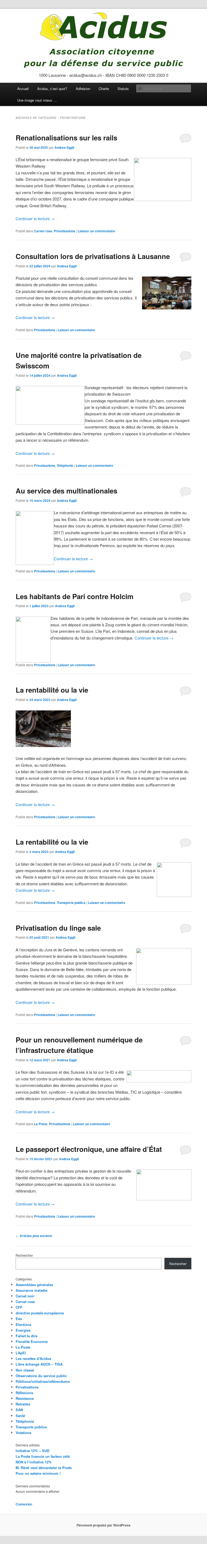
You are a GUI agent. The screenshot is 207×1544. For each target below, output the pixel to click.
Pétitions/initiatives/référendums (43, 1381)
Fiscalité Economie (32, 1341)
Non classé (25, 1370)
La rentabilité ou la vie (52, 690)
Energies (23, 1330)
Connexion (24, 1504)
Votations (23, 1432)
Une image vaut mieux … (37, 100)
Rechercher (24, 1255)
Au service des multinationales (66, 491)
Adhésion (83, 88)
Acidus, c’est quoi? (52, 88)
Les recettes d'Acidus (33, 1358)
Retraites (23, 1404)
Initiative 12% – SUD (32, 1450)
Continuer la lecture (35, 218)
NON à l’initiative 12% (34, 1461)
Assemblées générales (34, 1284)
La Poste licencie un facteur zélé (43, 1456)
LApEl (21, 1352)
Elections (23, 1324)
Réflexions (24, 1392)
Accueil (23, 88)
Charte (104, 88)
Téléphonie (65, 465)
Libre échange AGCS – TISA (39, 1364)
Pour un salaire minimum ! (38, 1473)
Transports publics (71, 902)
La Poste (40, 1123)
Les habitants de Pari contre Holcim (74, 596)
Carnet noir (25, 1295)
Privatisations (64, 231)
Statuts (123, 88)
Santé (20, 1415)
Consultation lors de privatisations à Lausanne (93, 256)
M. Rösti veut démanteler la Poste (44, 1467)
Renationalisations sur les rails (66, 138)
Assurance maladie (31, 1290)
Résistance (25, 1398)
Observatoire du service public (41, 1375)
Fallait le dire (26, 1335)
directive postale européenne (40, 1312)
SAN (19, 1409)
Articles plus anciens (34, 1235)
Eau (19, 1318)
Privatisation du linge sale (58, 928)
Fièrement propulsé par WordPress (103, 1525)
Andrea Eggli (64, 147)
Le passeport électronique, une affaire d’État (89, 1149)
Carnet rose (43, 231)
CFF (19, 1307)
